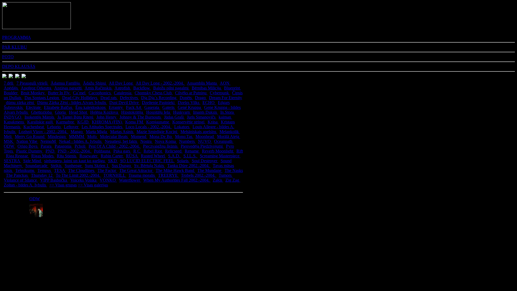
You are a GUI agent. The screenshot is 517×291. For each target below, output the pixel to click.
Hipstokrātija (132, 112)
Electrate (34, 107)
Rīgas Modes (43, 156)
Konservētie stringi (188, 122)
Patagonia (63, 146)
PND (50, 151)
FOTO (8, 56)
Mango (77, 131)
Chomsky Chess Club (154, 93)
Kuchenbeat (34, 126)
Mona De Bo (161, 136)
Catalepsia (123, 93)
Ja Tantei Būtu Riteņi (75, 117)
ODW (9, 146)
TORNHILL (114, 175)
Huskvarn (182, 112)
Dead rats (109, 97)
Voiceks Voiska (83, 180)
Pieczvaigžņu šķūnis (161, 146)
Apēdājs (11, 88)
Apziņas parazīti (68, 88)
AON (225, 83)
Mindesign (57, 136)
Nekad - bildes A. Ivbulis (81, 141)
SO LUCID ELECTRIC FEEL (147, 160)
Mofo (92, 136)
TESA (60, 170)
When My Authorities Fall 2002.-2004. (177, 180)
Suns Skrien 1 (97, 165)
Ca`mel (79, 93)
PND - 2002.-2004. (75, 151)
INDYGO (13, 117)
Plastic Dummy (29, 151)
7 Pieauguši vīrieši (32, 83)
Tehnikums (25, 170)
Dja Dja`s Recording (159, 97)
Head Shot (78, 112)
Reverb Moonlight (218, 151)
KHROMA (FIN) (107, 122)
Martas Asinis (122, 131)
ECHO (209, 102)
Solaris (183, 160)
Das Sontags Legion (42, 97)
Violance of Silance (21, 180)
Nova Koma (166, 141)
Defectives (129, 97)
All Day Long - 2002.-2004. (160, 83)
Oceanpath (223, 141)
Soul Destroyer (205, 160)
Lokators (182, 126)
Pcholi (80, 146)
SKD (113, 160)
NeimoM (48, 141)
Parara (47, 146)
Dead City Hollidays (80, 97)
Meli (8, 136)
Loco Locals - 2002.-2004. (148, 126)
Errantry (116, 107)
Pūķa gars (122, 151)
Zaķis (218, 180)
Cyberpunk (220, 93)
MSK (9, 141)
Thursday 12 (42, 175)
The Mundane (209, 170)
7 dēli (9, 83)
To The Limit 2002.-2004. (78, 175)
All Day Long (121, 83)
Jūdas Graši (174, 117)
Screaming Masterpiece (220, 156)
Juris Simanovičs (201, 117)
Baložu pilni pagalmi (171, 88)
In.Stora (227, 112)
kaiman (225, 117)
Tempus (44, 170)
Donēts (186, 97)
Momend (139, 136)
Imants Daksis (205, 112)
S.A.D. (174, 156)
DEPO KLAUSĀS (18, 66)
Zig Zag (232, 180)
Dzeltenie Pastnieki (159, 102)
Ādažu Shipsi (95, 83)
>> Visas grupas (63, 185)
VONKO (108, 180)
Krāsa (213, 122)
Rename (192, 151)
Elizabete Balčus (58, 107)
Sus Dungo (122, 165)
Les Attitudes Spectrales (102, 126)
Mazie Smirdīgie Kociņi (157, 131)
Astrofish (122, 88)
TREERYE (168, 175)
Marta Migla (97, 131)
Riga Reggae (17, 156)
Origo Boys (28, 146)
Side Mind (32, 160)
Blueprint (232, 88)
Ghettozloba (42, 112)
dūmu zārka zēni (20, 102)
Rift (239, 151)
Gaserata (152, 107)
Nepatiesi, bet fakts (121, 141)
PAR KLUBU (14, 47)
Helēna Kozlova (104, 112)
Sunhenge (74, 165)
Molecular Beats (114, 136)
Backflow (142, 88)
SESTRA (12, 160)
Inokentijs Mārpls (40, 117)
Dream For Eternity (225, 97)
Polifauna (102, 151)
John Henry (106, 117)
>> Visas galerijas (93, 185)
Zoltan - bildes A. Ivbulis (25, 185)
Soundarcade (36, 165)
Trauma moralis (142, 175)
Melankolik (229, 131)
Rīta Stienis (67, 156)
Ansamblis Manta (202, 83)
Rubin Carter (112, 156)
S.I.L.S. (190, 156)
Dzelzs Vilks (189, 102)
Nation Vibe (27, 141)
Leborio (54, 126)
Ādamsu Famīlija (66, 83)
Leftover (71, 126)
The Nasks (234, 170)
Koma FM (134, 122)
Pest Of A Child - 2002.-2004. (115, 146)
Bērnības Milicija (207, 88)
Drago (201, 97)
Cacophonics (100, 93)
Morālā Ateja (228, 136)
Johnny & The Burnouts (141, 117)
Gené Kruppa (190, 107)
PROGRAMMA (16, 37)
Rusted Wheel (153, 156)
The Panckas (17, 175)
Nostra (146, 141)
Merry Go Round (30, 136)
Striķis (56, 165)
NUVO (205, 141)
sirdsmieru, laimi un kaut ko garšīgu (75, 160)
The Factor (107, 170)
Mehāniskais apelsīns (198, 131)
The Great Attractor (136, 170)
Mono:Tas (184, 136)
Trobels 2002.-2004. (198, 175)
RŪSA (132, 156)
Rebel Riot (153, 151)
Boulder (11, 93)
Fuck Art (134, 107)
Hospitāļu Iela (158, 112)
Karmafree (65, 122)
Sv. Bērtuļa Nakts (149, 165)
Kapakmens (14, 122)
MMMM (77, 136)
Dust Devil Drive (124, 102)
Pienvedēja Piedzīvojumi (202, 146)
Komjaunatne (158, 122)
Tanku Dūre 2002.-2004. (189, 165)
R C (137, 151)
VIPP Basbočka (54, 180)
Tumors (226, 175)
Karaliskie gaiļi (40, 122)
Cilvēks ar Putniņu (191, 93)
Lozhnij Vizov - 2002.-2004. (43, 131)
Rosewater (89, 156)
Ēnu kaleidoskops (91, 107)
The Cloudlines (81, 170)
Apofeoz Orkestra (36, 88)
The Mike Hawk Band (175, 170)
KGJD (83, 122)
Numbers (187, 141)
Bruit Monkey (33, 93)
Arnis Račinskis (99, 88)
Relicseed (174, 151)
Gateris (169, 107)
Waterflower (130, 180)
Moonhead (205, 136)
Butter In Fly (59, 93)
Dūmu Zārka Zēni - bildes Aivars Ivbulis (72, 102)
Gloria (61, 112)
